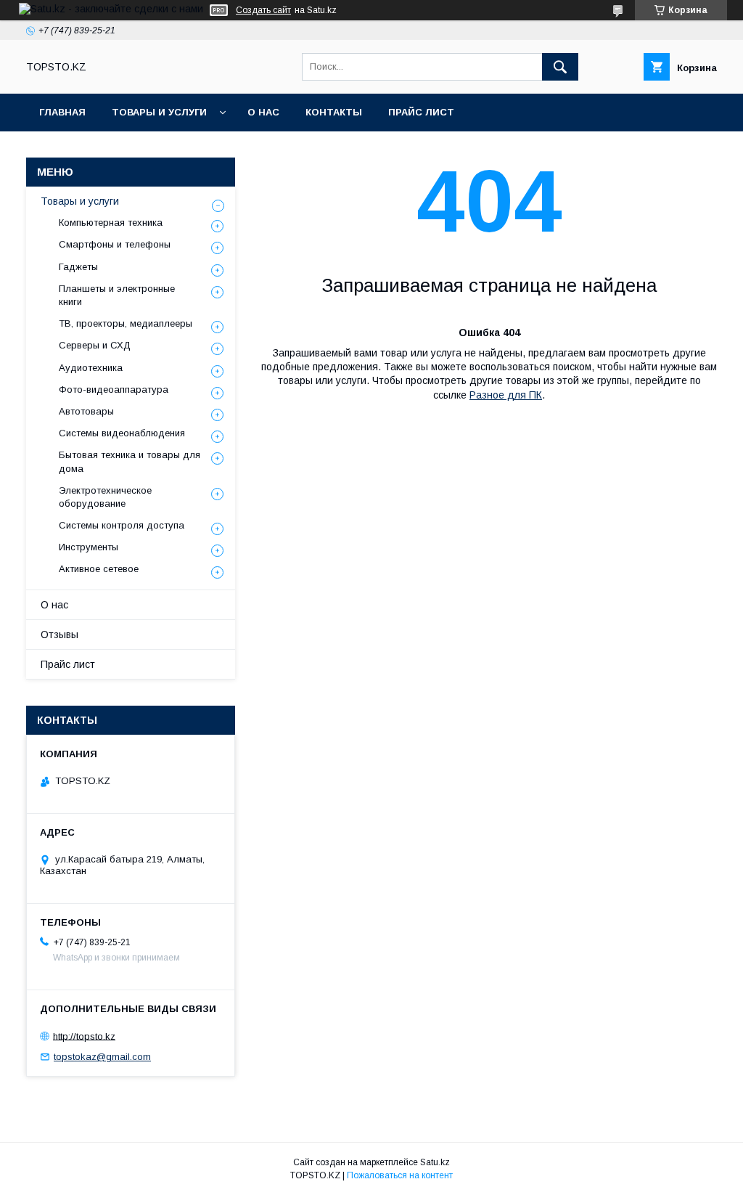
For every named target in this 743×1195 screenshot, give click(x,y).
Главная (62, 112)
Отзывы (59, 634)
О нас (263, 112)
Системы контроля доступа (121, 525)
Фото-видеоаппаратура (113, 389)
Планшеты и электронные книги (117, 295)
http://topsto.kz (84, 1035)
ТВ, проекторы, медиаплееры (125, 323)
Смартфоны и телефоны (115, 244)
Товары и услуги (159, 112)
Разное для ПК (505, 395)
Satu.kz (435, 1162)
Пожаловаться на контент (400, 1175)
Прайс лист (421, 112)
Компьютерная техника (111, 222)
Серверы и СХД (95, 345)
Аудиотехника (91, 367)
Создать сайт (263, 10)
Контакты (333, 112)
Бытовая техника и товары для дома (129, 461)
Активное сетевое (99, 568)
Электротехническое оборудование (105, 497)
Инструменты (88, 547)
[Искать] (560, 67)
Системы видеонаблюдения (122, 433)
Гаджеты (78, 266)
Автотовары (86, 411)
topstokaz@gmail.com (102, 1056)
